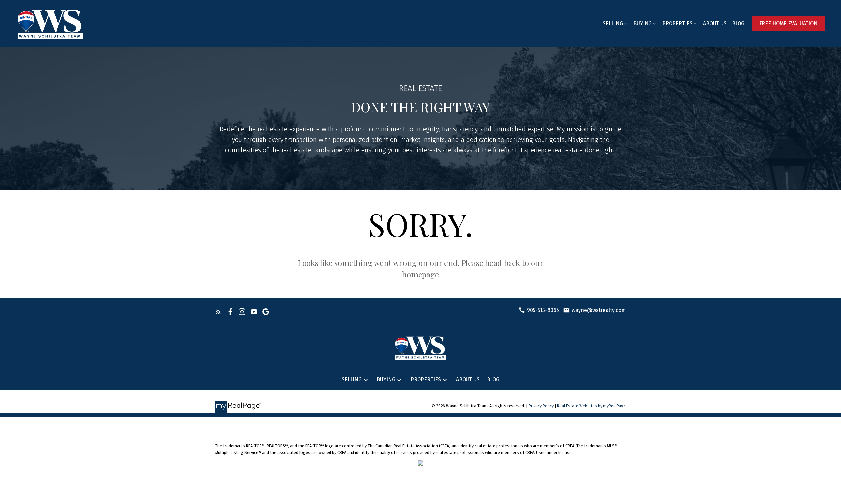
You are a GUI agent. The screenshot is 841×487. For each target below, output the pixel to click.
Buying (642, 23)
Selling (613, 23)
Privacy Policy (541, 405)
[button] (788, 23)
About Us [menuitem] (715, 23)
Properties (677, 23)
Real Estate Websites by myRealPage (591, 405)
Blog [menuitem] (738, 23)
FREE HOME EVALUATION (788, 23)
